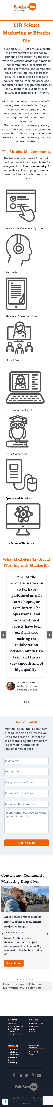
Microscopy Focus (34, 1052)
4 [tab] (26, 979)
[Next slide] (49, 634)
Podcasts (33, 1031)
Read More (14, 963)
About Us (12, 1023)
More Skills (33, 1026)
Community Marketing (13, 1056)
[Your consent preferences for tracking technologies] (5, 1102)
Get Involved (13, 1029)
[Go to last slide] (3, 634)
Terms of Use (38, 1098)
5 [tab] (29, 979)
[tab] (24, 702)
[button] (47, 933)
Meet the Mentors (15, 1026)
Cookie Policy (26, 1098)
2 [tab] (20, 979)
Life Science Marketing (13, 1050)
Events (32, 1029)
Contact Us (13, 1031)
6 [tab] (32, 979)
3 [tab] (23, 979)
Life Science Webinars (20, 543)
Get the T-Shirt (14, 1034)
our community (36, 166)
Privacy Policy (14, 1098)
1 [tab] (17, 979)
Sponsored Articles (18, 498)
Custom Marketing (12, 1061)
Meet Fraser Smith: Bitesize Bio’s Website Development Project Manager (22, 921)
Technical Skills (36, 1023)
